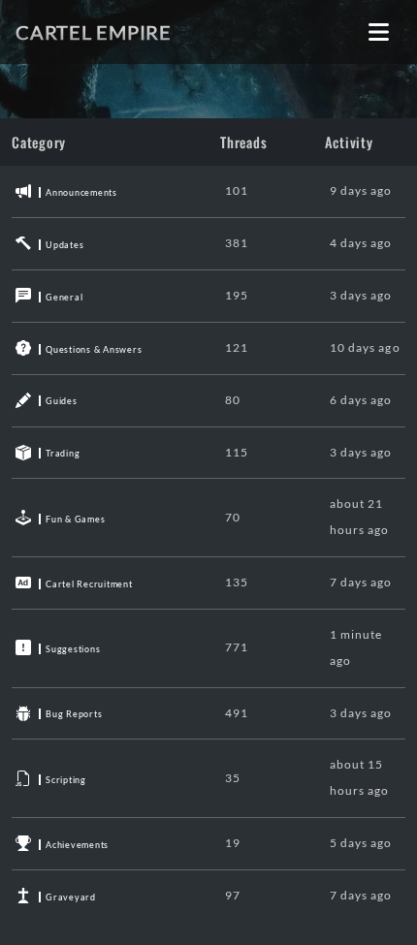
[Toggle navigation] (378, 32)
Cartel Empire (94, 32)
